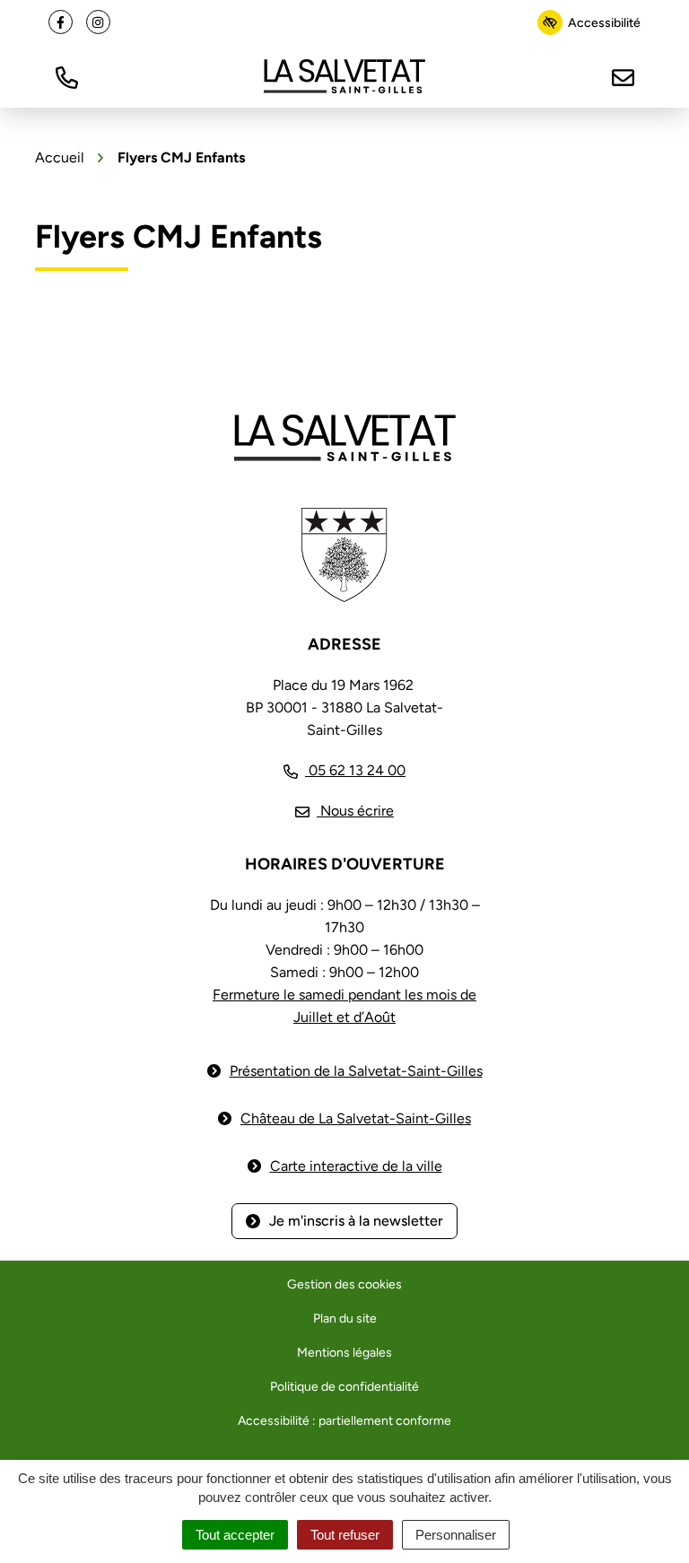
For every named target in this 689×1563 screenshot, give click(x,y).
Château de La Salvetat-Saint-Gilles (355, 1118)
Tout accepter (235, 1534)
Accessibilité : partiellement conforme (344, 1420)
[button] (66, 76)
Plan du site (345, 1318)
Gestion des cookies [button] (344, 1284)
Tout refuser (344, 1534)
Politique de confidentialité (344, 1386)
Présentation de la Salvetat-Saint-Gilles (356, 1070)
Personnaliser (455, 1534)
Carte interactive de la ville (356, 1165)
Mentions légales (344, 1352)
